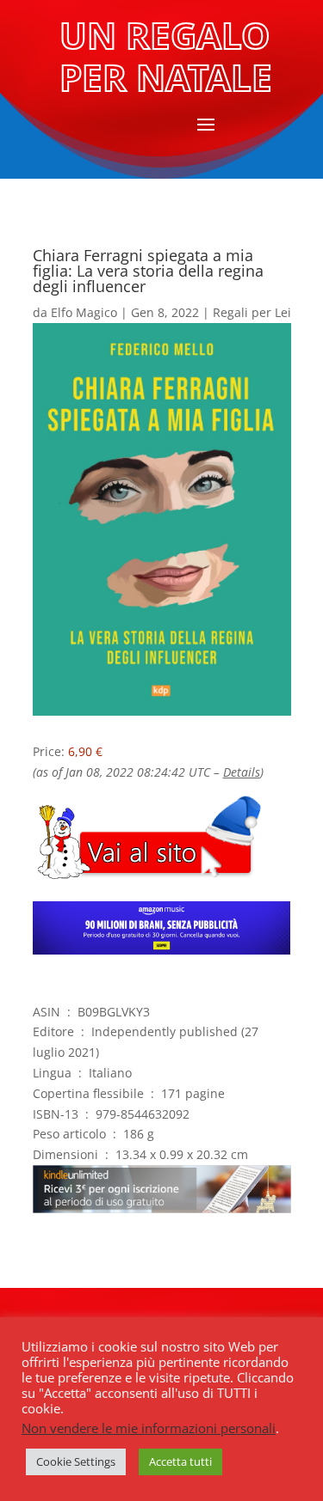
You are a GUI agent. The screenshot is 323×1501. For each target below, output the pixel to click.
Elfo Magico (84, 312)
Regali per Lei (252, 312)
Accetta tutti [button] (180, 1461)
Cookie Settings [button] (75, 1461)
